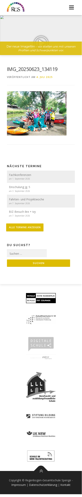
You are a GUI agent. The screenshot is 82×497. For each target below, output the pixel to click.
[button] (41, 35)
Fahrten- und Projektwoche (26, 199)
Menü (71, 7)
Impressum (18, 485)
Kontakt (65, 485)
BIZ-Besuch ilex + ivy (22, 212)
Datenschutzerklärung (43, 485)
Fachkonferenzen (20, 175)
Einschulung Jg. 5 (19, 187)
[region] (41, 32)
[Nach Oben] (41, 471)
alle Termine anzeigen (25, 227)
